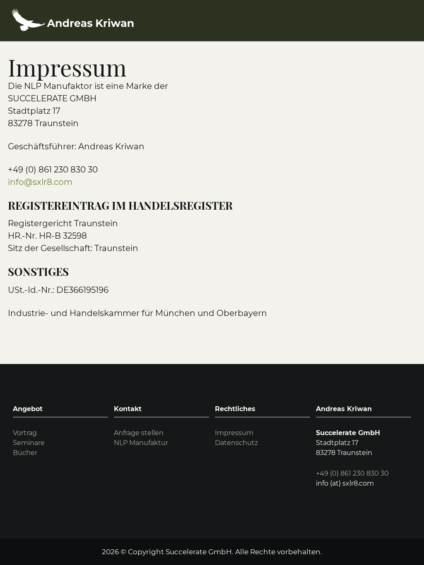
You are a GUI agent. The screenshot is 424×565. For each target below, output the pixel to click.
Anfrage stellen (139, 433)
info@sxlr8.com (40, 182)
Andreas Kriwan (344, 409)
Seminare (29, 443)
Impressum (234, 433)
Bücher (25, 453)
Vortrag (25, 433)
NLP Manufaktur (141, 443)
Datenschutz (236, 443)
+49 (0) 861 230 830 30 (352, 473)
